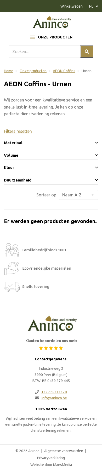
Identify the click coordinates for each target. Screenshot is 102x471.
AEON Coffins (64, 71)
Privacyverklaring (51, 458)
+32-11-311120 (54, 392)
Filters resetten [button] (18, 131)
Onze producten (55, 37)
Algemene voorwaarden (63, 451)
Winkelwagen (71, 6)
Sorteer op (46, 194)
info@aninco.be (54, 398)
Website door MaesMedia (51, 465)
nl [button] (91, 6)
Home (8, 71)
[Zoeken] (86, 51)
